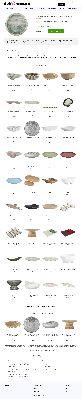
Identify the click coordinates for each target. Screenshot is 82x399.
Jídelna (26, 8)
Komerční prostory (71, 8)
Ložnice (32, 8)
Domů (6, 8)
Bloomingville (52, 350)
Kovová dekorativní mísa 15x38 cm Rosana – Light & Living (50, 139)
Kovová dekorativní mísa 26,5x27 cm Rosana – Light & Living (68, 87)
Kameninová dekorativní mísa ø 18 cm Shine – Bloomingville (32, 165)
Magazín (36, 388)
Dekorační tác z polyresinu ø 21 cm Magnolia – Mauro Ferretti (32, 295)
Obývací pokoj (40, 8)
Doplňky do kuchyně (51, 8)
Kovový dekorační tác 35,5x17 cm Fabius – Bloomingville (50, 87)
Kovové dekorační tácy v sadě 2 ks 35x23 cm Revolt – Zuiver (68, 113)
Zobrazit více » (54, 22)
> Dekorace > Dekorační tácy (45, 307)
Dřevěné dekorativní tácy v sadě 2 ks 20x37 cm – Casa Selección (32, 191)
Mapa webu (37, 391)
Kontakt (65, 391)
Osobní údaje (67, 385)
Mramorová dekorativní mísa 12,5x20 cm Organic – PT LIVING (14, 87)
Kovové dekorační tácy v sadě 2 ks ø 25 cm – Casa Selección (68, 217)
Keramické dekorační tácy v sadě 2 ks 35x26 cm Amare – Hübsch (68, 243)
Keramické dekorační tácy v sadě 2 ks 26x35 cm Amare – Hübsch (50, 243)
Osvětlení (61, 8)
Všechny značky (38, 385)
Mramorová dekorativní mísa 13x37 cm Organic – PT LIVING (14, 113)
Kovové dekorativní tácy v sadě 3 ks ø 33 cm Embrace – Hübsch (50, 113)
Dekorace (12, 8)
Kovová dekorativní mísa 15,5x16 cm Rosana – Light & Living (68, 269)
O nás (65, 388)
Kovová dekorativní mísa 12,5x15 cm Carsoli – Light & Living (50, 191)
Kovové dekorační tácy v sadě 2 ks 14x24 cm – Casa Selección (14, 243)
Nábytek (19, 8)
